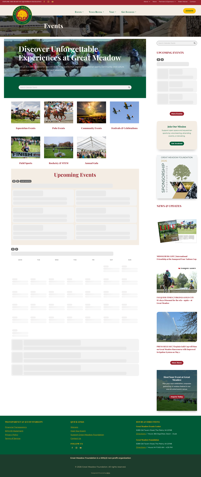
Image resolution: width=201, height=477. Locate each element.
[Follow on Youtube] (52, 1)
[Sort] (17, 181)
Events (78, 12)
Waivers (74, 427)
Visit (111, 12)
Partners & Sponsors (166, 2)
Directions (141, 434)
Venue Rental (95, 12)
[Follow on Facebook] (44, 1)
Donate (189, 11)
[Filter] (14, 181)
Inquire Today (177, 395)
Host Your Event (78, 431)
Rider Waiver (183, 2)
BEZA (108, 473)
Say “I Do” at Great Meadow (177, 378)
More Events (176, 114)
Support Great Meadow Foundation (87, 435)
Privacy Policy (11, 435)
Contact (193, 2)
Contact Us (76, 438)
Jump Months (25, 181)
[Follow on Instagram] (48, 1)
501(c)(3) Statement (14, 431)
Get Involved (128, 12)
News (155, 2)
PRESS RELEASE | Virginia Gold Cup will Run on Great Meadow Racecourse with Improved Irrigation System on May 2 (177, 349)
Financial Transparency (16, 427)
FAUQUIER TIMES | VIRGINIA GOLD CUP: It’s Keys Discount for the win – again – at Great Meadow (175, 300)
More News (177, 363)
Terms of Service (12, 438)
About (146, 2)
